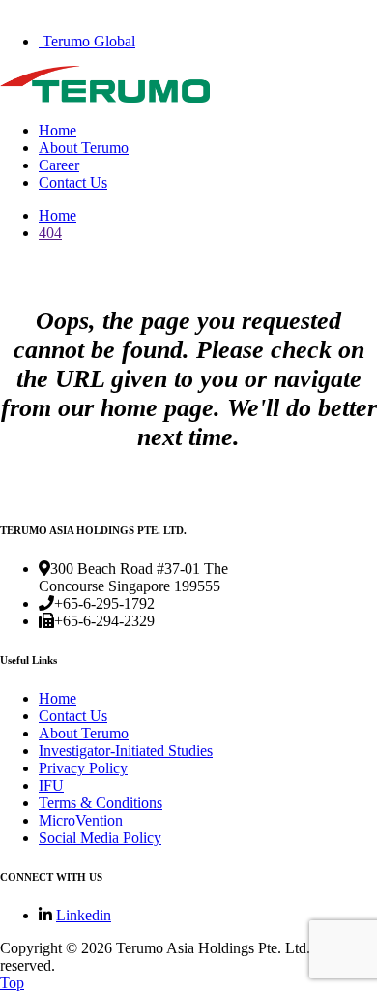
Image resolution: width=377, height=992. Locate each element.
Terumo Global (87, 41)
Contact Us (73, 182)
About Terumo (84, 147)
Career (59, 165)
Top (12, 983)
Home (57, 130)
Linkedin (83, 915)
